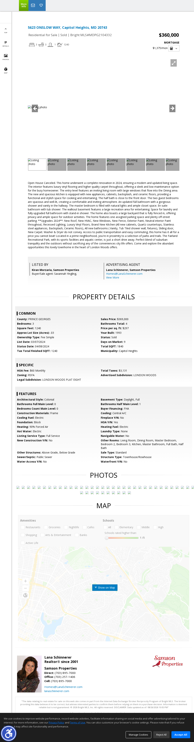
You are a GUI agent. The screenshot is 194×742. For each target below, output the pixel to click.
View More (112, 277)
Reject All (161, 734)
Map (5, 73)
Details (5, 46)
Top (5, 32)
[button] (8, 733)
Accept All (180, 734)
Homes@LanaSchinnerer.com (124, 273)
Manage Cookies (138, 734)
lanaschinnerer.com (56, 691)
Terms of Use (77, 722)
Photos (5, 59)
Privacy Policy (56, 722)
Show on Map (106, 587)
